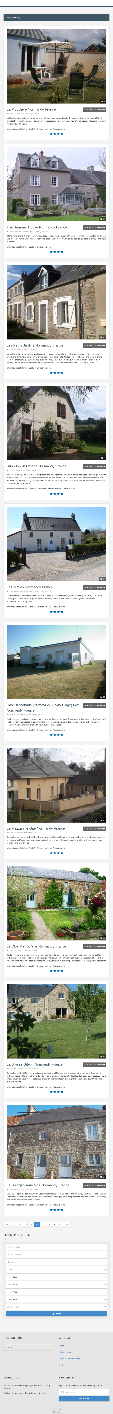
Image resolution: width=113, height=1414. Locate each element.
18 (20, 1224)
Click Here (8, 1347)
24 (54, 1224)
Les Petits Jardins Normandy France (35, 345)
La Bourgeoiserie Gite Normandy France (38, 1185)
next (67, 1224)
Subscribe (84, 1398)
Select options (13, 1306)
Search (57, 1313)
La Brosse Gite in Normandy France (35, 1064)
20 (31, 1224)
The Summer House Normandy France (37, 227)
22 (43, 1224)
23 (49, 1224)
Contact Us (63, 1365)
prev (7, 1224)
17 (14, 1224)
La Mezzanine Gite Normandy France (36, 828)
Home (61, 1345)
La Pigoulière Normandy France (31, 109)
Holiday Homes (65, 1352)
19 (26, 1224)
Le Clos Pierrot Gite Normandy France (36, 946)
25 (60, 1224)
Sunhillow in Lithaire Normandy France (36, 466)
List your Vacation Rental (69, 1358)
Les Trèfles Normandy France (30, 587)
